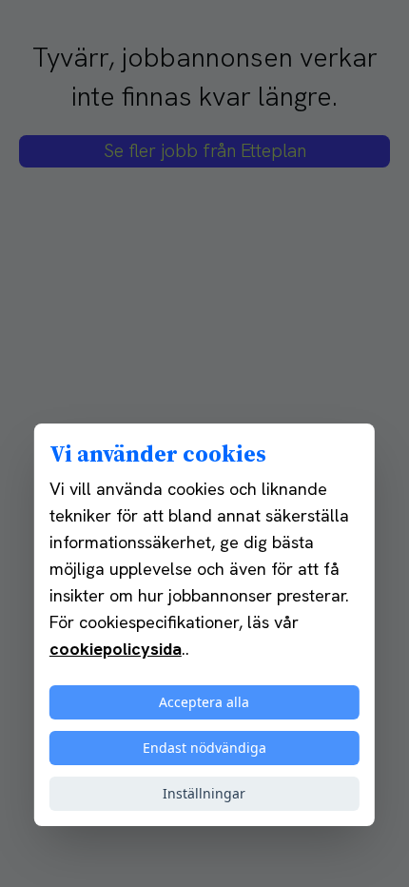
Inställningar (204, 793)
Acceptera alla (204, 702)
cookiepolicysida (115, 649)
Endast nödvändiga (204, 748)
